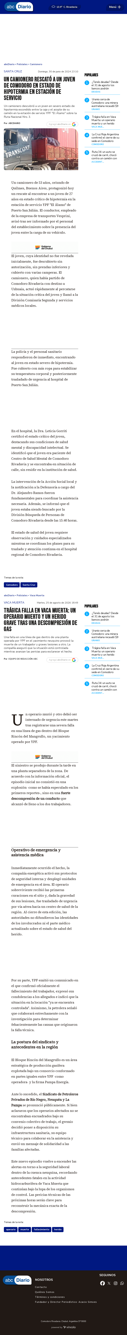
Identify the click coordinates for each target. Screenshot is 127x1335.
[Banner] (44, 252)
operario (10, 1229)
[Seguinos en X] (109, 1283)
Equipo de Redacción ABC (23, 659)
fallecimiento (41, 1229)
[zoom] (41, 149)
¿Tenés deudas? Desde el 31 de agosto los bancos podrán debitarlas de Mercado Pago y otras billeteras (105, 88)
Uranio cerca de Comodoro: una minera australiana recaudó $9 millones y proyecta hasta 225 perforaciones (105, 108)
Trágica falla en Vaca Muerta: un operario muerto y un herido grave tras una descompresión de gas (104, 123)
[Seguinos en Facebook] (102, 1283)
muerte (24, 1229)
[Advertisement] (63, 38)
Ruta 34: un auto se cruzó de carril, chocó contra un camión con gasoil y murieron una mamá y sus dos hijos (104, 158)
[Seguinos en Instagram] (115, 1283)
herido (57, 1229)
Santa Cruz (29, 584)
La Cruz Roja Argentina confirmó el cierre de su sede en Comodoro (105, 138)
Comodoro (12, 584)
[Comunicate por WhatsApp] (122, 1283)
